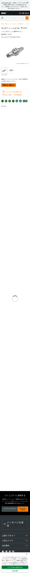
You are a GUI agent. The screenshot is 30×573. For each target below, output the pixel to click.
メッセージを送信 (15, 524)
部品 (6, 118)
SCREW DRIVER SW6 (20, 412)
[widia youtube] (10, 552)
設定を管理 (15, 571)
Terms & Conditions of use (22, 246)
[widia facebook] (3, 552)
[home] (3, 13)
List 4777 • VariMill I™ (21, 339)
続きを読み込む (15, 390)
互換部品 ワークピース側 (12, 116)
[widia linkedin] (6, 552)
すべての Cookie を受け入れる (15, 567)
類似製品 (19, 95)
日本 (2, 24)
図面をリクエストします (8, 264)
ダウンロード (9, 114)
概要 (6, 110)
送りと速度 (8, 95)
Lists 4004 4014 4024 (21, 349)
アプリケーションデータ (12, 112)
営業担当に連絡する (9, 85)
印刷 (5, 106)
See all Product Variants (21, 185)
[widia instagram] (13, 552)
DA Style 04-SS (19, 288)
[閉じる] (26, 554)
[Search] (27, 17)
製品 (6, 24)
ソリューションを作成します (12, 228)
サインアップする (23, 509)
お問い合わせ (25, 13)
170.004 (17, 403)
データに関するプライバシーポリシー (18, 564)
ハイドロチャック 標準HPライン (17, 24)
